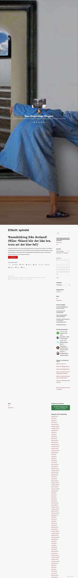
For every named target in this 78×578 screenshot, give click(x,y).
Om (57, 244)
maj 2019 (53, 569)
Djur (22, 277)
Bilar (13, 277)
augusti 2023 (54, 474)
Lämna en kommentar (13, 279)
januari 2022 (53, 505)
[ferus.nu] (34, 122)
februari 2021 (54, 527)
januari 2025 (53, 442)
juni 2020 (53, 543)
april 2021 (53, 523)
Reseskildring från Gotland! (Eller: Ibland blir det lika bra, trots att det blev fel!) (29, 240)
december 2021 (54, 507)
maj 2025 (53, 434)
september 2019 (54, 561)
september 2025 (54, 428)
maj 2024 (53, 458)
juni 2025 (53, 432)
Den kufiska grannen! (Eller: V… (64, 342)
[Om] (36, 122)
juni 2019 (53, 567)
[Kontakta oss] (39, 122)
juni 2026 (53, 418)
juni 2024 (53, 456)
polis (32, 277)
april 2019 (53, 571)
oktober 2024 (54, 448)
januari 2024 (53, 466)
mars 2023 (53, 478)
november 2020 (54, 533)
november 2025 (54, 426)
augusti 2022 (54, 491)
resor (34, 277)
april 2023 (53, 476)
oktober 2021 (54, 511)
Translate (66, 253)
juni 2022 (53, 495)
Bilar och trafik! (18, 277)
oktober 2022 (54, 486)
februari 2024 (54, 464)
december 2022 (54, 482)
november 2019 (54, 557)
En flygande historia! (61, 324)
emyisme (62, 351)
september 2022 (54, 489)
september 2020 (54, 537)
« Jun (57, 277)
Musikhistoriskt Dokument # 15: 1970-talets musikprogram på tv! (63, 321)
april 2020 (53, 547)
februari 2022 (54, 503)
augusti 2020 (54, 539)
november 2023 (54, 470)
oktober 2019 (54, 559)
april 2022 (53, 499)
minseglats (62, 336)
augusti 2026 (54, 416)
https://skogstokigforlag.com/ (63, 369)
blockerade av (62, 408)
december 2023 (54, 468)
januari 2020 (53, 553)
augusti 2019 (54, 563)
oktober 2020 (54, 535)
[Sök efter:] (62, 233)
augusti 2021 (54, 515)
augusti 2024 (54, 452)
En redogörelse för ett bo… (63, 333)
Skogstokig (11, 275)
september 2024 (54, 450)
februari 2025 (54, 440)
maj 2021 (53, 521)
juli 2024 (53, 454)
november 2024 (54, 446)
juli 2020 (53, 541)
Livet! (27, 277)
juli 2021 (53, 517)
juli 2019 (53, 565)
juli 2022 (53, 493)
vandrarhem (43, 277)
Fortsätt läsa (12, 258)
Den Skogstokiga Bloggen (39, 116)
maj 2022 (53, 497)
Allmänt (10, 277)
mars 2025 (53, 438)
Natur (29, 277)
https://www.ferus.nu (61, 363)
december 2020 (54, 531)
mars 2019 (53, 573)
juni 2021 (53, 519)
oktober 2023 (54, 472)
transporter (38, 277)
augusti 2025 (54, 430)
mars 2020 (53, 549)
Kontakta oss (59, 242)
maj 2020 (53, 545)
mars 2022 (53, 501)
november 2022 (54, 484)
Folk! (24, 277)
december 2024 (54, 444)
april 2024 (53, 460)
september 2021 (54, 513)
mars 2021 (53, 525)
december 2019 (54, 555)
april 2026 (53, 422)
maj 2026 (53, 420)
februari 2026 (54, 424)
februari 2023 (54, 480)
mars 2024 (53, 462)
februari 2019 (54, 575)
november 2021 (54, 509)
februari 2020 (54, 551)
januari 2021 (53, 529)
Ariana (61, 340)
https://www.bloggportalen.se (62, 366)
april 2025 (53, 436)
